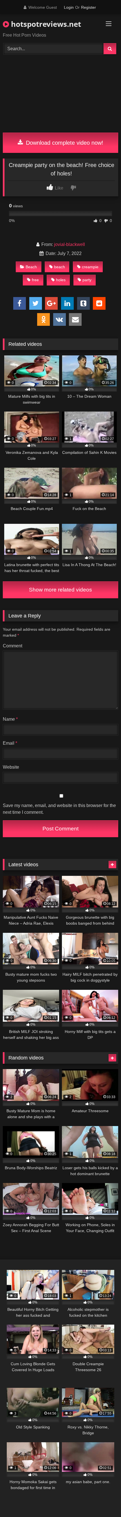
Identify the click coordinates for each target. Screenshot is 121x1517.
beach (59, 267)
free (35, 280)
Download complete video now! (63, 143)
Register (88, 7)
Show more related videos (60, 590)
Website (11, 767)
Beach (31, 267)
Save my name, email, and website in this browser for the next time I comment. (59, 809)
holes (61, 280)
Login (69, 7)
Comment (12, 645)
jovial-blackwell (69, 244)
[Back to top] (103, 1500)
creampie (90, 267)
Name (10, 719)
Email (10, 743)
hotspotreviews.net (45, 24)
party (86, 280)
